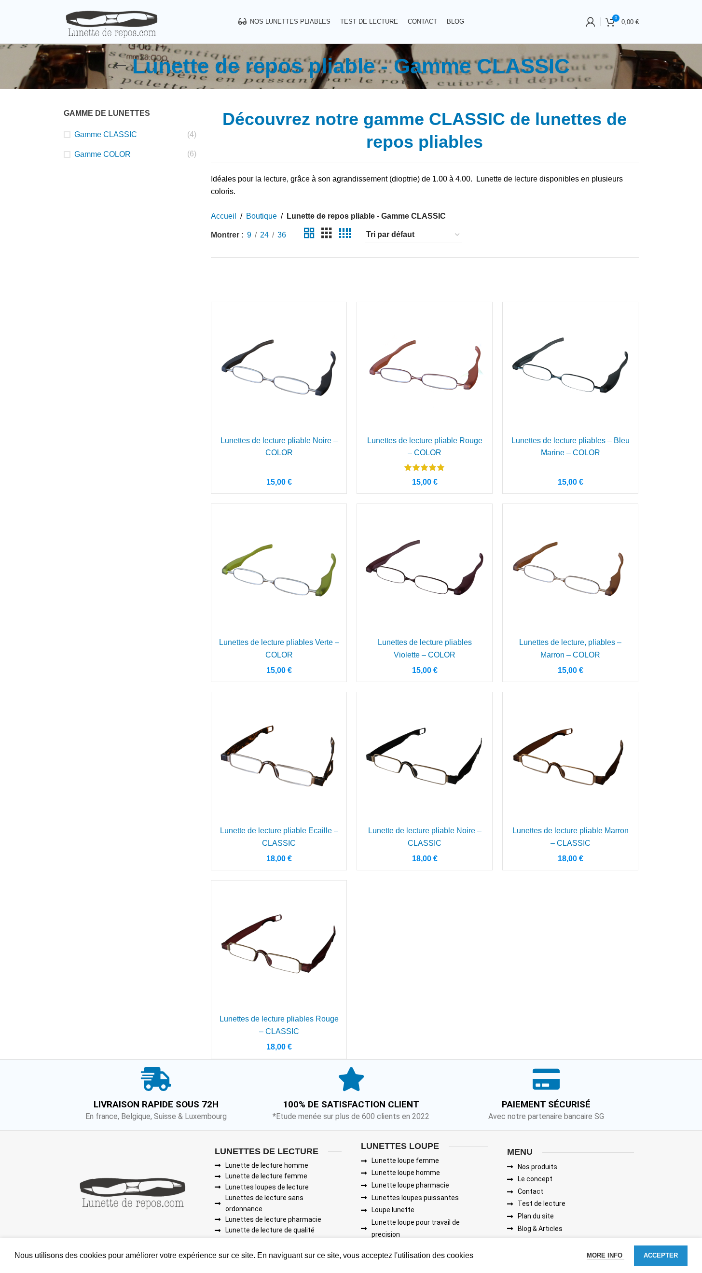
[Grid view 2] (309, 235)
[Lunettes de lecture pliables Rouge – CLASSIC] (279, 948)
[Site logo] (111, 21)
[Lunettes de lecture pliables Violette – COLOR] (424, 571)
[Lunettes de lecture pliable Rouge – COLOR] (424, 369)
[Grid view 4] (345, 235)
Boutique (261, 216)
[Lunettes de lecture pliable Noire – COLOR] (279, 369)
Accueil (223, 216)
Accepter (661, 1255)
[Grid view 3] (326, 235)
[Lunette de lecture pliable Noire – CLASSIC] (424, 759)
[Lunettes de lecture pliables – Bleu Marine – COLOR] (570, 369)
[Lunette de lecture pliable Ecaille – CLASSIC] (279, 759)
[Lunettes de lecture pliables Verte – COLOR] (279, 571)
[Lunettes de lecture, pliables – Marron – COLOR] (570, 571)
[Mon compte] (590, 21)
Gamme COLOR (102, 154)
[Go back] (120, 66)
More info (605, 1255)
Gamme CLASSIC (105, 134)
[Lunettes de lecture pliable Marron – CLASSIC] (570, 759)
